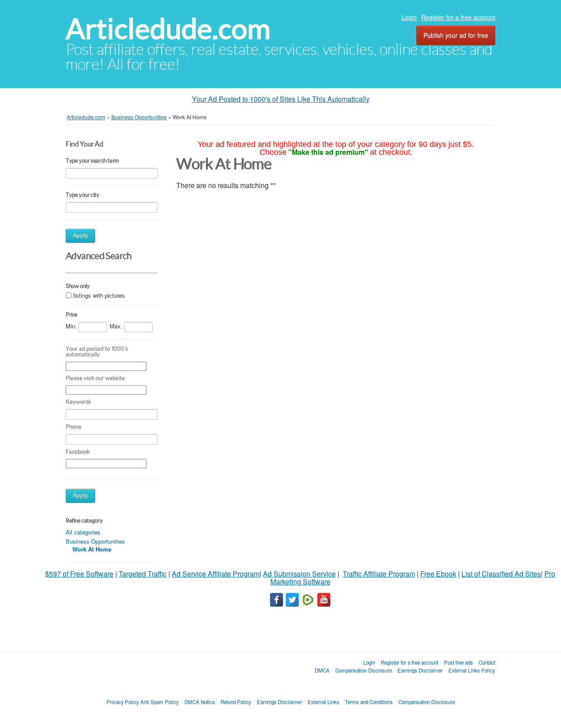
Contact (487, 662)
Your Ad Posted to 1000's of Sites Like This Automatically (280, 99)
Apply (80, 235)
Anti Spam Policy (159, 701)
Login (409, 17)
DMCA (322, 670)
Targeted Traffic (143, 574)
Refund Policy (235, 701)
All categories (83, 532)
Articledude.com (168, 29)
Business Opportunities (95, 541)
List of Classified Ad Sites (501, 574)
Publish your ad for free (455, 35)
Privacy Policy (123, 701)
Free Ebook (438, 574)
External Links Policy (471, 670)
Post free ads (458, 662)
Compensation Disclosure (363, 670)
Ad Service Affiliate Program (215, 574)
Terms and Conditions (369, 701)
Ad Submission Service (299, 574)
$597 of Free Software (79, 574)
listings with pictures (99, 295)
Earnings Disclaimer (420, 670)
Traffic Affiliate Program (379, 574)
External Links (323, 701)
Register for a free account (458, 17)
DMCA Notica (200, 701)
